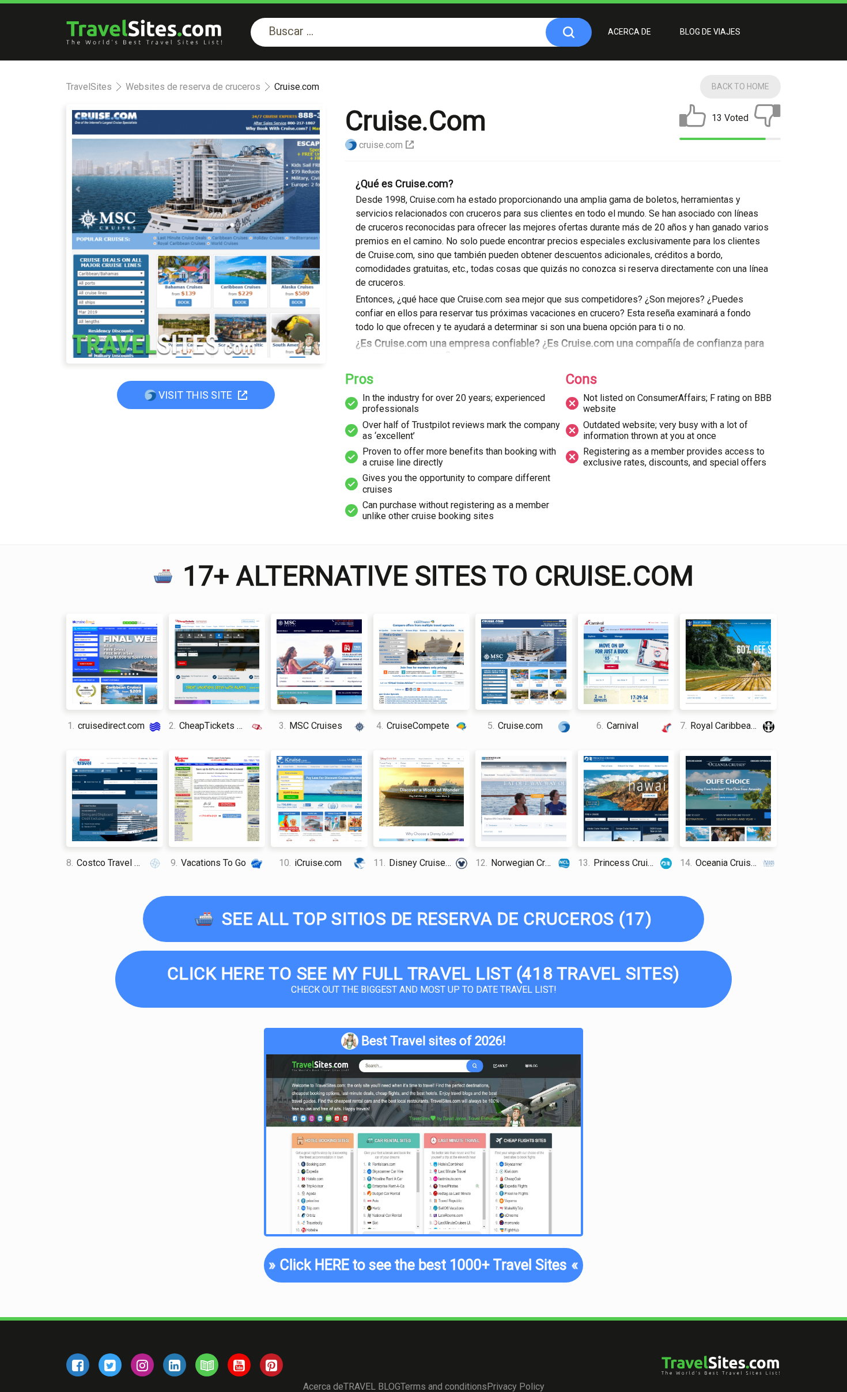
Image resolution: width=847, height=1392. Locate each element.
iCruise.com (310, 862)
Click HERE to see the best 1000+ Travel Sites (423, 1265)
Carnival (617, 725)
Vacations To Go (208, 862)
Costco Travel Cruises (114, 862)
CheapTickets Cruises (217, 725)
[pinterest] (271, 1364)
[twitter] (110, 1364)
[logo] (144, 32)
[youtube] (239, 1364)
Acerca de (629, 31)
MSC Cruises (310, 725)
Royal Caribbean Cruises (728, 725)
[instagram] (142, 1364)
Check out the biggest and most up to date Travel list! (423, 979)
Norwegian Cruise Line (523, 862)
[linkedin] (174, 1364)
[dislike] (767, 118)
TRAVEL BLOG (371, 1386)
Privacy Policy (515, 1386)
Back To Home (740, 86)
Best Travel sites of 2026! (433, 1041)
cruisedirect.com (106, 725)
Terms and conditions (443, 1386)
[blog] (206, 1364)
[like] (692, 118)
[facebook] (77, 1364)
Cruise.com (515, 725)
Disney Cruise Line (419, 862)
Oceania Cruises (720, 862)
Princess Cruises (620, 862)
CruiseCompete (412, 725)
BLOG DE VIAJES (710, 31)
